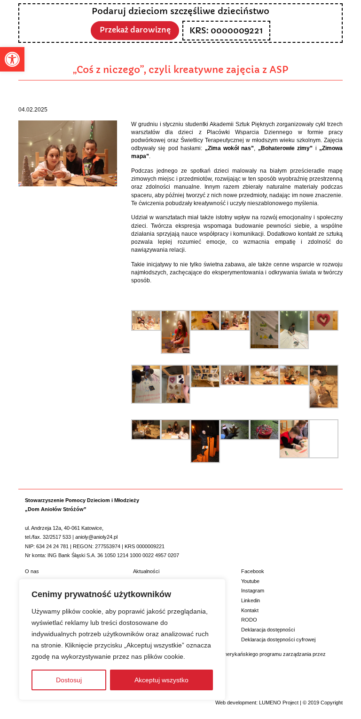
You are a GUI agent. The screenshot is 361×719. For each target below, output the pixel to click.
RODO (249, 620)
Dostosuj (69, 680)
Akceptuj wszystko (161, 680)
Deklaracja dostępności (268, 629)
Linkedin (250, 600)
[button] (12, 59)
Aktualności (146, 571)
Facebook (252, 571)
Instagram (252, 590)
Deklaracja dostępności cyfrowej (278, 639)
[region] (122, 639)
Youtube (250, 581)
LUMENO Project (278, 702)
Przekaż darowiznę (135, 30)
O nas (32, 571)
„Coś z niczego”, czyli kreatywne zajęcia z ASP (180, 70)
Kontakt (250, 610)
